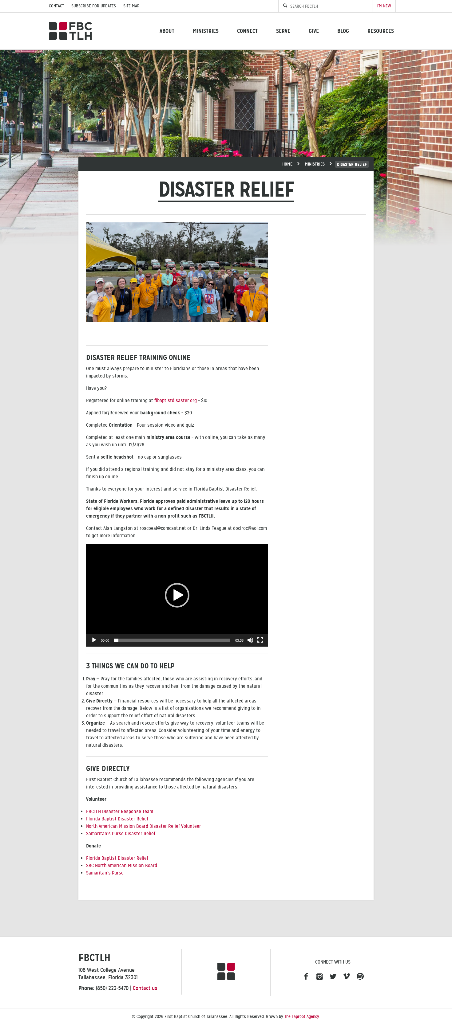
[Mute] (250, 640)
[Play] (94, 640)
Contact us (145, 988)
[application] (177, 595)
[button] (177, 595)
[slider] (172, 640)
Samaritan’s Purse (105, 873)
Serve (283, 30)
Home (287, 164)
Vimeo (346, 976)
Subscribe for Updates (93, 6)
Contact (56, 6)
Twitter (333, 976)
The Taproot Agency (301, 1016)
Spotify (360, 976)
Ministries (206, 30)
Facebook (306, 976)
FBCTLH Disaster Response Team (119, 811)
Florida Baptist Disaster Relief (117, 819)
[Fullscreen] (260, 640)
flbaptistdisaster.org (175, 400)
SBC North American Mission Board (121, 866)
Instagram (319, 976)
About (167, 30)
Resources (380, 30)
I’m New (384, 6)
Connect (247, 30)
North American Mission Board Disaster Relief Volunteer (143, 826)
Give (314, 30)
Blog (343, 30)
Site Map (131, 6)
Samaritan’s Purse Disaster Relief (120, 834)
